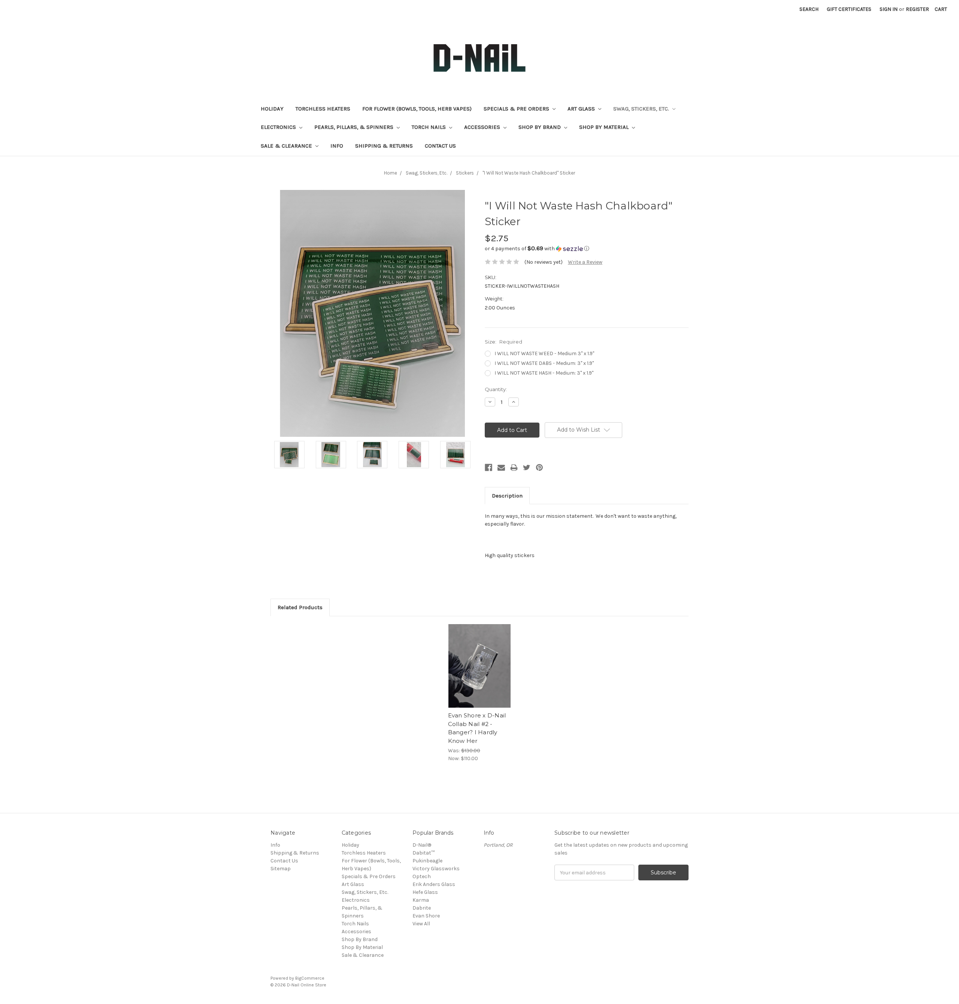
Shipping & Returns (384, 145)
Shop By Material (604, 127)
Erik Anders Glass (433, 884)
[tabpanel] (479, 693)
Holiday (272, 108)
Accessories (483, 127)
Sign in (889, 9)
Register (917, 9)
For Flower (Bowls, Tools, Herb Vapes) (417, 108)
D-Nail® (421, 845)
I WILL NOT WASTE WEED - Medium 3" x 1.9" (544, 353)
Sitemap (280, 868)
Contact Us (440, 145)
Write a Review (585, 262)
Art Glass (582, 108)
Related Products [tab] (300, 607)
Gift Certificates (849, 9)
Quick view (479, 659)
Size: (503, 342)
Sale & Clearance (287, 145)
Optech (421, 876)
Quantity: (496, 389)
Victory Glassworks (436, 868)
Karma (420, 900)
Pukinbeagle (427, 861)
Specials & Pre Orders (517, 108)
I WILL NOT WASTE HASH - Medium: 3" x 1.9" (543, 373)
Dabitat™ (423, 853)
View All (421, 923)
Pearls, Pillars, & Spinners (354, 127)
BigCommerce (309, 978)
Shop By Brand (540, 127)
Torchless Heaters (323, 108)
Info (336, 145)
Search (809, 9)
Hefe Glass (425, 892)
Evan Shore (426, 916)
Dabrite (421, 908)
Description (507, 495)
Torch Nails (429, 127)
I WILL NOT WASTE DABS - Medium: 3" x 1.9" (544, 363)
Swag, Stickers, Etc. (642, 108)
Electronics (279, 127)
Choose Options (479, 672)
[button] (587, 248)
